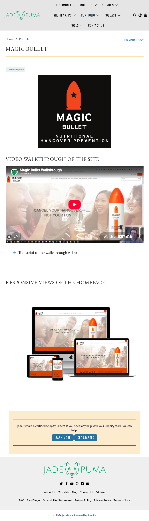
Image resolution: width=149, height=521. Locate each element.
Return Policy (82, 500)
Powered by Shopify (85, 515)
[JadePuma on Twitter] (61, 484)
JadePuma (67, 515)
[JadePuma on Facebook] (66, 484)
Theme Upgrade (15, 69)
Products (85, 5)
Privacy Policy (102, 500)
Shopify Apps (62, 15)
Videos (100, 492)
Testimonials (65, 5)
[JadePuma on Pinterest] (77, 484)
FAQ (21, 500)
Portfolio (88, 15)
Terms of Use (121, 500)
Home (9, 39)
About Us (50, 492)
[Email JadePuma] (87, 484)
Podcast (110, 15)
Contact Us (96, 25)
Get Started (85, 437)
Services (108, 5)
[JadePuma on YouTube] (72, 484)
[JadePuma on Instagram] (82, 484)
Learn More (63, 437)
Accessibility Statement (57, 500)
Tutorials (63, 492)
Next (140, 40)
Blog (74, 492)
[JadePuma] (22, 15)
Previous (129, 40)
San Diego (33, 500)
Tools (75, 25)
